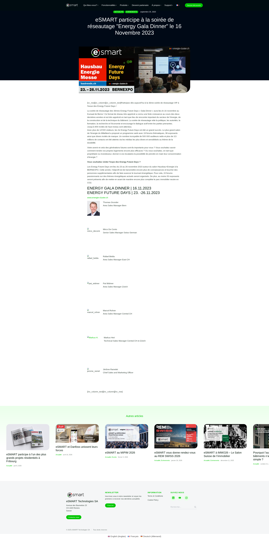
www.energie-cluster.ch (97, 197)
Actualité (9, 466)
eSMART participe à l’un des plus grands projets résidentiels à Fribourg (26, 458)
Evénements (165, 460)
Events (114, 457)
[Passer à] (177, 5)
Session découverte (194, 5)
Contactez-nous (73, 517)
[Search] (195, 507)
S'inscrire (110, 505)
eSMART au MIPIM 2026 (120, 452)
